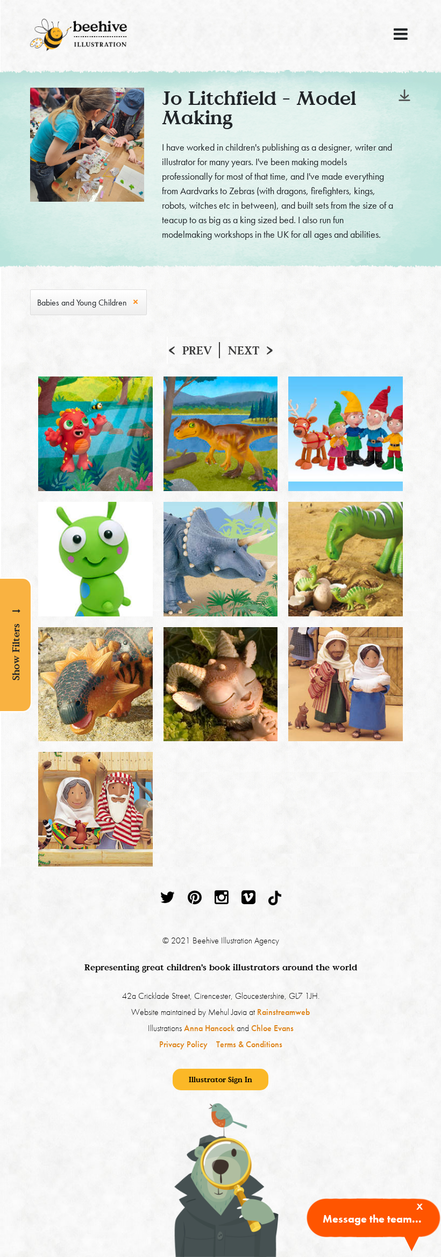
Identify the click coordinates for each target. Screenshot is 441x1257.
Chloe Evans (272, 1028)
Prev (197, 350)
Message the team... (372, 1219)
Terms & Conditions (249, 1044)
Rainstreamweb (283, 1012)
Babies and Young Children (82, 302)
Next (243, 350)
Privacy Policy (183, 1044)
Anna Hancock (209, 1028)
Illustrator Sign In (220, 1079)
